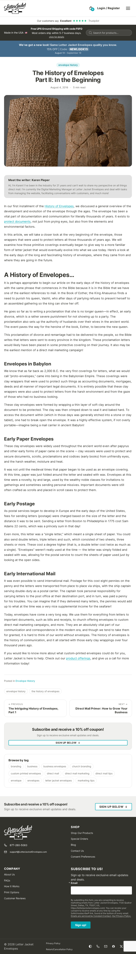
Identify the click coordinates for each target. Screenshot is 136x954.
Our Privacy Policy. (121, 916)
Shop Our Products (82, 832)
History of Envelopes (59, 206)
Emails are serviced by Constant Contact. (91, 916)
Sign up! (80, 925)
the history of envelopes (45, 691)
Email (74, 883)
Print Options (11, 892)
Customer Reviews (15, 898)
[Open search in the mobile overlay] (109, 33)
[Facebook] (113, 946)
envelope (16, 780)
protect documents (17, 221)
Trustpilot (93, 20)
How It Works (11, 886)
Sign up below (68, 742)
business (32, 766)
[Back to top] (129, 946)
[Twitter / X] (121, 946)
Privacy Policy (53, 943)
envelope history (68, 64)
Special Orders (79, 838)
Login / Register (108, 8)
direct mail (53, 773)
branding (16, 766)
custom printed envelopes (26, 773)
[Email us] (106, 946)
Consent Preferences (83, 856)
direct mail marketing (77, 773)
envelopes (33, 780)
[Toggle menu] (128, 8)
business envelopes (54, 766)
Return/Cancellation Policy (59, 949)
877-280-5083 (18, 845)
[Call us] (98, 946)
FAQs (7, 880)
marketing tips (86, 780)
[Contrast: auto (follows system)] (90, 946)
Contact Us (77, 850)
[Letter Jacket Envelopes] (15, 8)
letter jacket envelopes (58, 780)
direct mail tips (103, 773)
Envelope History (25, 680)
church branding (81, 766)
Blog (73, 844)
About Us (9, 874)
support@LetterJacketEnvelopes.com (28, 851)
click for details (56, 37)
